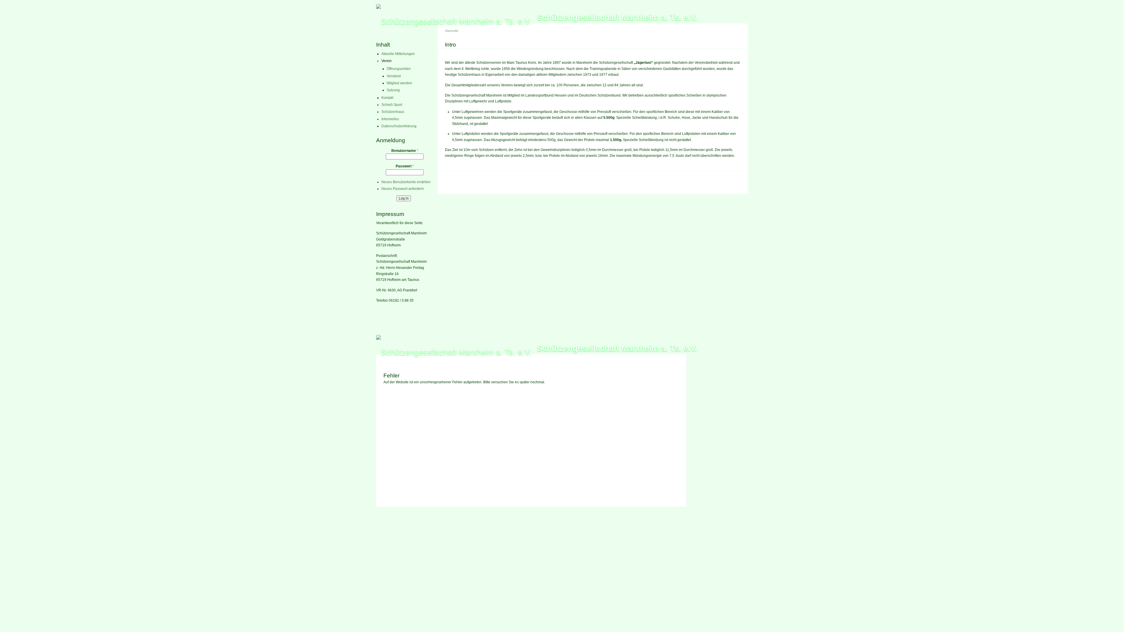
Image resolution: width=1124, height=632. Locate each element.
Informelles (390, 119)
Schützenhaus (392, 112)
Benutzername (404, 151)
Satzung (393, 90)
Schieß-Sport (391, 105)
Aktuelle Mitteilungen (398, 54)
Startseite (451, 30)
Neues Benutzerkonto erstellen (406, 182)
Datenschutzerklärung (399, 126)
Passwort (405, 166)
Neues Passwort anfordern (402, 189)
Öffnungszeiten (399, 69)
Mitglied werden (399, 83)
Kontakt (387, 98)
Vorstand (394, 76)
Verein (386, 61)
